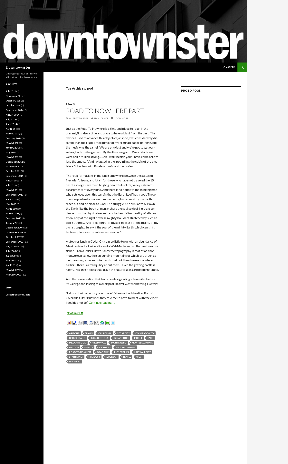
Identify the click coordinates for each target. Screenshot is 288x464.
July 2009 (11, 251)
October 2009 (13, 237)
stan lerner (76, 356)
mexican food (77, 342)
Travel (70, 103)
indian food (121, 338)
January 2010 (13, 222)
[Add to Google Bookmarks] (91, 322)
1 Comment (121, 118)
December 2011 (14, 161)
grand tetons (99, 338)
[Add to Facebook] (85, 322)
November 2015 (14, 95)
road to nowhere (80, 352)
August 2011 (12, 180)
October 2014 (13, 105)
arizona (74, 333)
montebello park (142, 342)
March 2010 (12, 213)
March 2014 (12, 133)
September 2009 (14, 241)
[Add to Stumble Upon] (102, 322)
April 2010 (11, 208)
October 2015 (13, 100)
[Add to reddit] (96, 322)
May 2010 (11, 204)
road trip (103, 352)
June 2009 (11, 255)
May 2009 (11, 260)
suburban (111, 356)
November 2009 (14, 232)
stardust (94, 356)
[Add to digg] (80, 322)
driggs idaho (77, 338)
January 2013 (13, 147)
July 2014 (11, 119)
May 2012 (11, 152)
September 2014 (14, 110)
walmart (75, 361)
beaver (89, 333)
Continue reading (102, 302)
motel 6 (74, 347)
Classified (229, 67)
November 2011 (14, 166)
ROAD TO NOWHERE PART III (108, 111)
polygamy (105, 347)
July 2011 (11, 185)
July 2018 (11, 91)
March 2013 (12, 142)
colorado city (144, 333)
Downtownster (18, 67)
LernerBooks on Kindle (18, 294)
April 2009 (11, 265)
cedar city (123, 333)
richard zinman (125, 347)
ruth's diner (121, 352)
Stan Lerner (101, 118)
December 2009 (14, 227)
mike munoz (99, 342)
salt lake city (142, 352)
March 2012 (12, 157)
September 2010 (14, 194)
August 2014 (12, 114)
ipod (151, 338)
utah (139, 356)
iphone (138, 338)
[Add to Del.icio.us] (74, 322)
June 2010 (11, 199)
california (104, 333)
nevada (88, 347)
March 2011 (12, 189)
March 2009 (12, 269)
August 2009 (12, 246)
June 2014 (11, 124)
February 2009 (13, 274)
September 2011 (14, 175)
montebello (118, 342)
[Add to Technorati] (107, 322)
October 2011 (13, 171)
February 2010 (13, 218)
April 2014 (11, 128)
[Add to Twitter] (113, 322)
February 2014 (13, 138)
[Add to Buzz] (69, 322)
